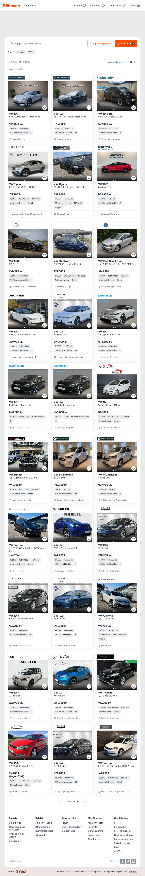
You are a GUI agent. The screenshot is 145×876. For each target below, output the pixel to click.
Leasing (21, 69)
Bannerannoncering (124, 839)
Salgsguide (15, 840)
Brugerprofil (94, 835)
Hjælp (117, 847)
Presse (117, 822)
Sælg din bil (15, 822)
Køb (11, 69)
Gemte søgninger (96, 830)
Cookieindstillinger (123, 835)
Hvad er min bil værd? (16, 835)
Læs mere (133, 871)
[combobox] (34, 43)
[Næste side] (84, 801)
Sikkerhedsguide (122, 843)
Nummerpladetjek (44, 830)
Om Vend (118, 851)
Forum (65, 822)
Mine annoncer (95, 822)
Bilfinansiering (42, 827)
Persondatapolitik (123, 830)
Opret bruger (94, 839)
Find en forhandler (44, 822)
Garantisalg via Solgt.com (17, 828)
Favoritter (93, 827)
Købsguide (40, 835)
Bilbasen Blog (68, 830)
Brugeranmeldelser (71, 827)
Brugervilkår (120, 827)
